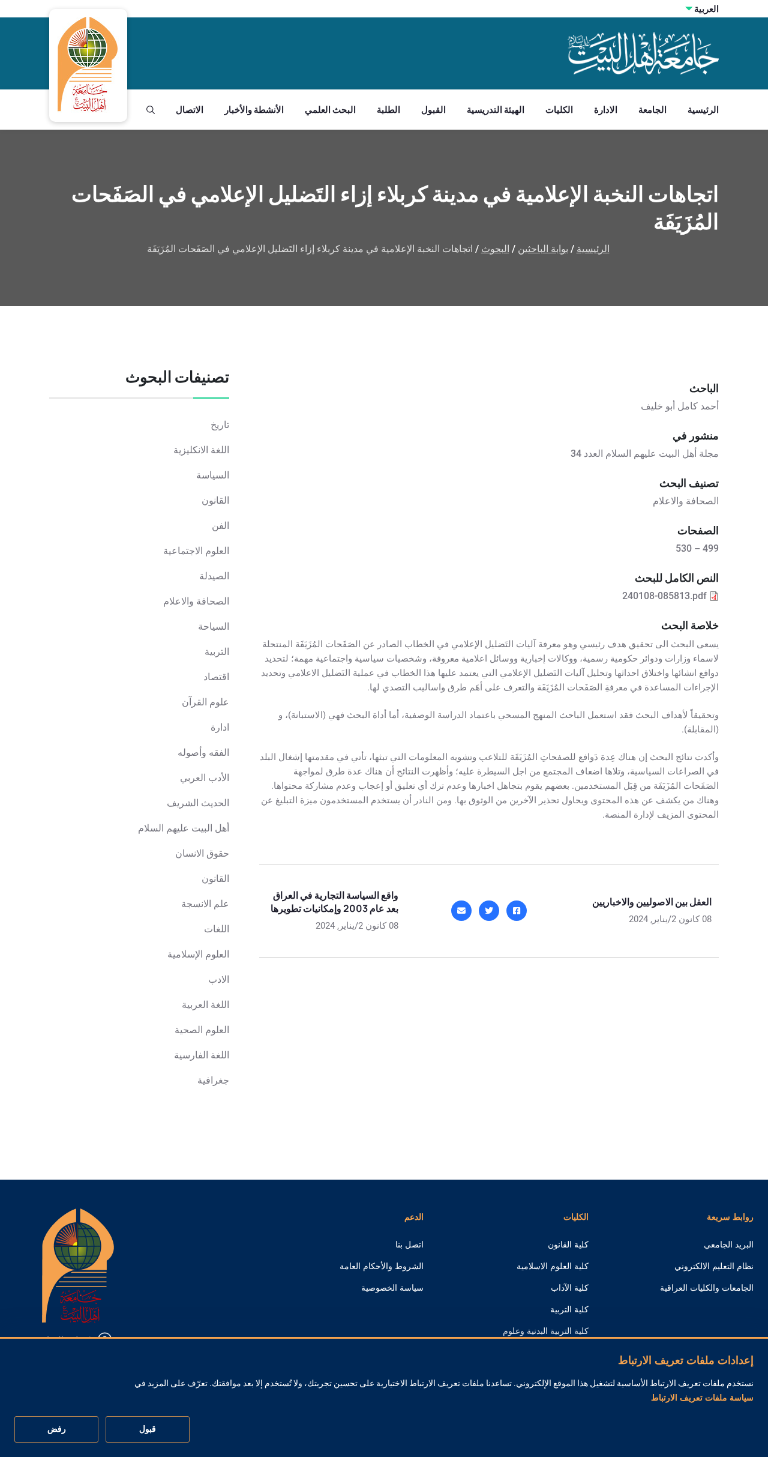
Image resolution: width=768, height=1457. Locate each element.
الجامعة (652, 109)
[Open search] (150, 110)
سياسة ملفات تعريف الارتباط (702, 1397)
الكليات (559, 109)
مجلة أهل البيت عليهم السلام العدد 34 (645, 453)
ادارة (220, 727)
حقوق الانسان (202, 853)
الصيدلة (214, 576)
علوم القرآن (205, 702)
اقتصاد (216, 677)
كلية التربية (569, 1309)
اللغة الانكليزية (201, 450)
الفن (220, 525)
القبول (433, 109)
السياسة (212, 475)
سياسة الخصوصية (392, 1288)
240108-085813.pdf (664, 596)
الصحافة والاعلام (196, 601)
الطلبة (388, 109)
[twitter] (489, 910)
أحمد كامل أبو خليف (680, 406)
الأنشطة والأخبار (254, 109)
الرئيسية (703, 109)
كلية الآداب (570, 1288)
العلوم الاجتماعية (196, 551)
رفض (56, 1429)
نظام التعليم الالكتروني (714, 1266)
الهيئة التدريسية (495, 109)
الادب (218, 979)
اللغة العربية (205, 1004)
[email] (461, 910)
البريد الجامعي (729, 1244)
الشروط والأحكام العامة (382, 1266)
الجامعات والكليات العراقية (707, 1288)
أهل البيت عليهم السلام (183, 828)
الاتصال (189, 109)
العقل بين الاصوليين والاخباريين (652, 901)
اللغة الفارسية (201, 1055)
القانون (215, 500)
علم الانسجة (205, 903)
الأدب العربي (204, 777)
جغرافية (213, 1080)
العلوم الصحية (202, 1030)
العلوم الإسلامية (198, 954)
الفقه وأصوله (203, 752)
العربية (706, 8)
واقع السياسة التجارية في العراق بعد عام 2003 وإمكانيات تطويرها (334, 901)
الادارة (605, 109)
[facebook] (516, 910)
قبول (147, 1429)
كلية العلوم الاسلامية (553, 1266)
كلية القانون (568, 1244)
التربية (217, 651)
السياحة (213, 626)
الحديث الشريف (198, 803)
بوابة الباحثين (543, 249)
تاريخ (220, 424)
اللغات (216, 929)
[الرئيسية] (78, 1264)
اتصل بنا (409, 1244)
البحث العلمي (330, 109)
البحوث (495, 249)
